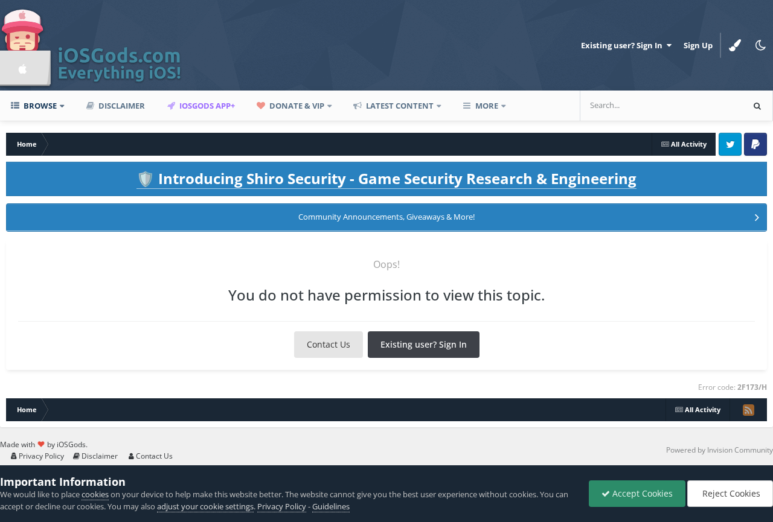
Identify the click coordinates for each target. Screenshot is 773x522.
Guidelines (331, 506)
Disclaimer (121, 105)
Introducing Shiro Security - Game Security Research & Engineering (386, 178)
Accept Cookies (641, 493)
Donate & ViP (296, 105)
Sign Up (698, 45)
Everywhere (706, 105)
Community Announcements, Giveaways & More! (386, 216)
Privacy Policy (40, 456)
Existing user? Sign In (623, 45)
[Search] (757, 106)
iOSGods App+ (206, 105)
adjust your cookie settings (205, 506)
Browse (39, 105)
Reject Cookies (730, 493)
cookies (95, 494)
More (486, 105)
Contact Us (328, 344)
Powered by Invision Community (719, 450)
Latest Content (399, 105)
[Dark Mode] (760, 45)
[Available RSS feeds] (748, 409)
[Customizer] (735, 45)
